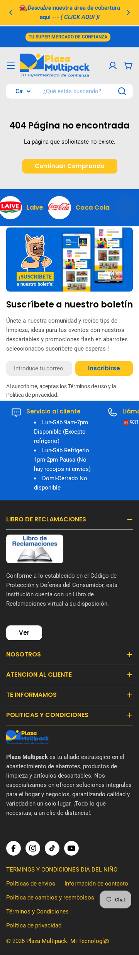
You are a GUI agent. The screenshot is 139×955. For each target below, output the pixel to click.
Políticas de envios (30, 883)
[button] (10, 12)
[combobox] (69, 91)
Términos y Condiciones (37, 911)
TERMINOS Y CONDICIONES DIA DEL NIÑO (61, 869)
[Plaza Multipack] (51, 207)
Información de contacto (96, 883)
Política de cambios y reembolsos (50, 897)
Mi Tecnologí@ (89, 941)
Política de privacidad (33, 925)
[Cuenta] (112, 65)
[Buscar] (122, 91)
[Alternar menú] (10, 65)
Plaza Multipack (46, 941)
